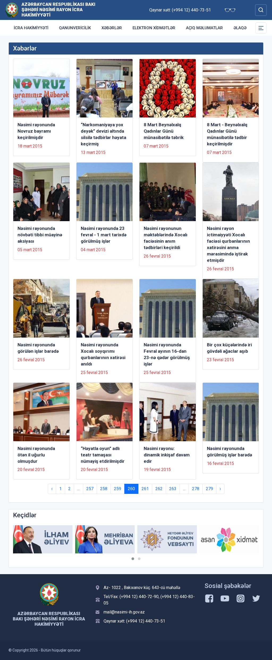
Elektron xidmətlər (154, 28)
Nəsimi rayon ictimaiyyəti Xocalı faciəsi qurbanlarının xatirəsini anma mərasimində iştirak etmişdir (228, 244)
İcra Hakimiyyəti (31, 28)
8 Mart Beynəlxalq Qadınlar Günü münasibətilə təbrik (164, 131)
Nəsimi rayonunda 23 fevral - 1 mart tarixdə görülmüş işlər (103, 235)
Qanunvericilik (75, 28)
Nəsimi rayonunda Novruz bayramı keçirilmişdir (36, 131)
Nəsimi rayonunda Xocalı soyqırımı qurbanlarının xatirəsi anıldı (103, 354)
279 (209, 488)
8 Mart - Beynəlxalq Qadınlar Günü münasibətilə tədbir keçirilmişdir (227, 134)
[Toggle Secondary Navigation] (261, 28)
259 (117, 488)
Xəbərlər (111, 28)
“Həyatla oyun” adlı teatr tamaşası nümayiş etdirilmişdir (103, 455)
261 (145, 488)
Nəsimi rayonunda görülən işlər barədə (38, 348)
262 (159, 488)
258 (103, 488)
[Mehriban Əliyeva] (105, 539)
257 (90, 488)
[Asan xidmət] (229, 539)
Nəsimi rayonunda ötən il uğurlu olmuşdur (36, 455)
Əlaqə (239, 28)
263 (172, 488)
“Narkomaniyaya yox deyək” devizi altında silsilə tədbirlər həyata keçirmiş (103, 134)
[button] (133, 558)
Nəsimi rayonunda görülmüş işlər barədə (229, 451)
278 (195, 488)
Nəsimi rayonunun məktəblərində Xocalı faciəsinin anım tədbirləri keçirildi (166, 238)
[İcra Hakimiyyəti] (11, 9)
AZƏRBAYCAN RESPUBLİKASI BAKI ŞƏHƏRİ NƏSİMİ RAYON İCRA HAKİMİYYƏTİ (58, 10)
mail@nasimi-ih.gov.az (124, 612)
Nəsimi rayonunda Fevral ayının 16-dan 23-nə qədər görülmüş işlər (167, 354)
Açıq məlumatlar (204, 28)
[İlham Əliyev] (43, 539)
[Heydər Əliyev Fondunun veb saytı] (167, 539)
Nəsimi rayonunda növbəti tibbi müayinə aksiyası (40, 235)
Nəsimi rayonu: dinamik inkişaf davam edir (167, 455)
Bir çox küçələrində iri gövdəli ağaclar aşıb (229, 348)
